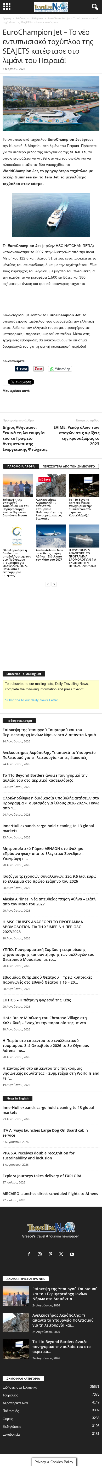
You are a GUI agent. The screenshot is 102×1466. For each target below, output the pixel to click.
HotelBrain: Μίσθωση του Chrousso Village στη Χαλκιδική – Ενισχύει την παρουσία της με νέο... (46, 1020)
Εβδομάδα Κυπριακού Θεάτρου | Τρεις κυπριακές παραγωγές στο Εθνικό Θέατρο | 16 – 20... (47, 980)
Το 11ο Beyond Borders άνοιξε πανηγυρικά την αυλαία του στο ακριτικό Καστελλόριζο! (80, 507)
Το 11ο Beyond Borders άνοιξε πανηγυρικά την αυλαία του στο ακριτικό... (61, 1346)
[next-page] (54, 584)
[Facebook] (30, 1255)
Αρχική (7, 18)
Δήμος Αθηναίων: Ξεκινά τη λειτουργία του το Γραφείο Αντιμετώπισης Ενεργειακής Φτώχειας (25, 438)
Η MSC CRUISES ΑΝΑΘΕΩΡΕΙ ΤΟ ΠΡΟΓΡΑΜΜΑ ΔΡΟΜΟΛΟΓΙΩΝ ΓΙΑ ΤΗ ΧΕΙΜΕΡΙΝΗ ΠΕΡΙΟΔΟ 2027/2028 (82, 558)
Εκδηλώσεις (12, 1427)
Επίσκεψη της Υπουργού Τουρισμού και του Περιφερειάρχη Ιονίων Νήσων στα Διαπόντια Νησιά (16, 507)
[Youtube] (72, 1255)
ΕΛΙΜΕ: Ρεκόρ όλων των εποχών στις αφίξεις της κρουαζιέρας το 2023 (76, 435)
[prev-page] (47, 584)
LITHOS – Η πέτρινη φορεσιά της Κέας (37, 999)
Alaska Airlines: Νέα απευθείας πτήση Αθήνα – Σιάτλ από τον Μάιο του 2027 (49, 554)
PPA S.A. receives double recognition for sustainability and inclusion (39, 1155)
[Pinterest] (51, 1255)
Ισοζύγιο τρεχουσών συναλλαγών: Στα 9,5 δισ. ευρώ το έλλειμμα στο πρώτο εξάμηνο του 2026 (49, 879)
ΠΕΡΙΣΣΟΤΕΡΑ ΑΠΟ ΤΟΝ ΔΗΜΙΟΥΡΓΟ (69, 466)
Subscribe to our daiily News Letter (31, 700)
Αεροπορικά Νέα (15, 1403)
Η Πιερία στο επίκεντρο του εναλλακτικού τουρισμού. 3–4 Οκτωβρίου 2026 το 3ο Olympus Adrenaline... (46, 1045)
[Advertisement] (51, 299)
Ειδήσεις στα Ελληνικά (29, 18)
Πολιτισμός (11, 1411)
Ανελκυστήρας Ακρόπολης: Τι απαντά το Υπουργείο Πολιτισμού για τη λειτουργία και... (63, 1320)
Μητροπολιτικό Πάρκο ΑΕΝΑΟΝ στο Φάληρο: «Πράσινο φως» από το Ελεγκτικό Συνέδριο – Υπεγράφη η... (43, 853)
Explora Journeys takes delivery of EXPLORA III (44, 1175)
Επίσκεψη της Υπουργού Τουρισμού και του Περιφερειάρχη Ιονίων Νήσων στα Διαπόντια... (65, 1293)
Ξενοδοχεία (11, 1434)
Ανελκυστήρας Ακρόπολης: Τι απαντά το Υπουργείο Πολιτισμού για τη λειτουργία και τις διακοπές (49, 509)
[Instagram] (41, 1255)
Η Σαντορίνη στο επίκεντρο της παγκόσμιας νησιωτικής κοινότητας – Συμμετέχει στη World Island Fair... (51, 1073)
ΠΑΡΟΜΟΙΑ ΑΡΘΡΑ (21, 466)
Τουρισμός (10, 1395)
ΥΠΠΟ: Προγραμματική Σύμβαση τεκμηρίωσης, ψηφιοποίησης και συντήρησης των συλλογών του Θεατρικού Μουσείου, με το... (48, 954)
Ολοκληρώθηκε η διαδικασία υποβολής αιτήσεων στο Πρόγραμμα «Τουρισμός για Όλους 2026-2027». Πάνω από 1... (51, 803)
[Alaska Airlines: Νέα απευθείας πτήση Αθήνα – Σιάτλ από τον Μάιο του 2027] (51, 536)
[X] (62, 1255)
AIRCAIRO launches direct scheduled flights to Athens (50, 1193)
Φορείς (8, 1419)
